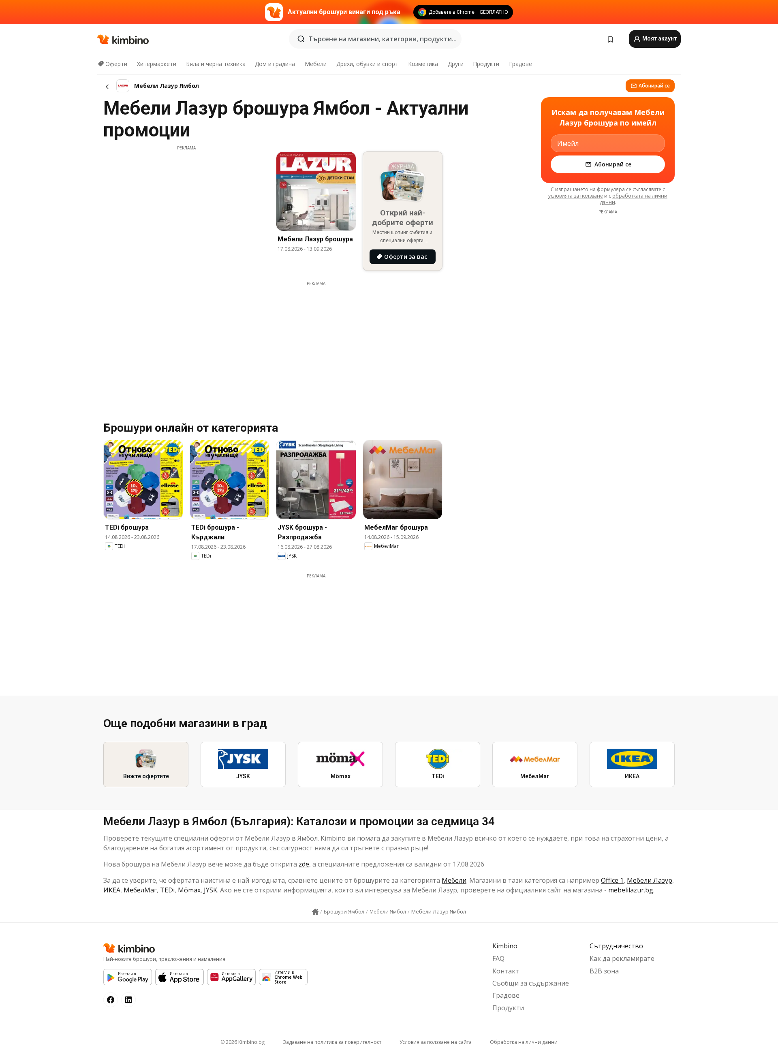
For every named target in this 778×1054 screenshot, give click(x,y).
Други (456, 64)
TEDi (167, 890)
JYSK (210, 890)
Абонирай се (654, 85)
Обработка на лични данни (524, 1042)
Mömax (189, 890)
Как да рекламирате (622, 958)
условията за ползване (575, 195)
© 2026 (242, 1042)
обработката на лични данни (634, 199)
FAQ (498, 958)
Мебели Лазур (649, 880)
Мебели (316, 64)
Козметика (423, 64)
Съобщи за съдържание (530, 983)
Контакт (505, 971)
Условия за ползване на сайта (436, 1042)
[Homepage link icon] (315, 912)
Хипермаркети (156, 64)
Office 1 (612, 880)
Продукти (486, 64)
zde (304, 864)
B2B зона (604, 971)
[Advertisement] (186, 207)
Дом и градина (275, 64)
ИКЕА (111, 890)
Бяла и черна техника (216, 64)
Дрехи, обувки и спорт (367, 64)
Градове (520, 64)
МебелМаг (140, 890)
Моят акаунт (659, 38)
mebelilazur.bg (630, 890)
